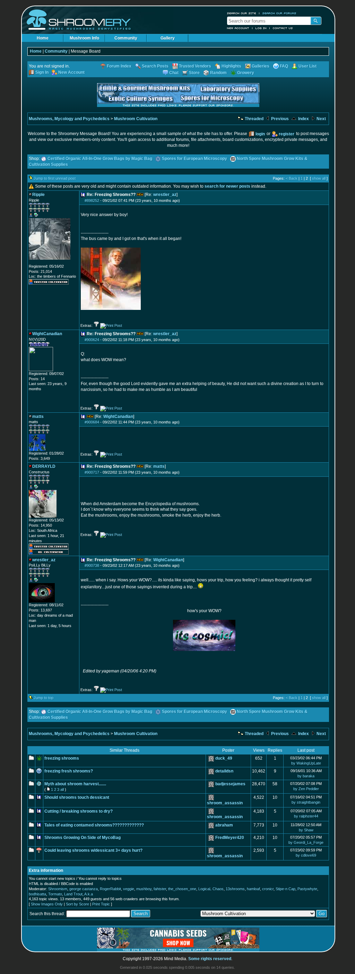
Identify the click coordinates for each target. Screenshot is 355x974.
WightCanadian (118, 416)
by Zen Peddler (306, 789)
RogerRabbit (110, 889)
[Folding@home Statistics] (43, 262)
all (62, 789)
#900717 (92, 472)
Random (218, 72)
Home (43, 38)
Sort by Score (77, 904)
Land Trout (73, 894)
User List (307, 66)
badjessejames (230, 783)
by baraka (305, 776)
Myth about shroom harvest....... (75, 783)
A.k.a (88, 894)
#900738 (92, 565)
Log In (261, 28)
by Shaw (306, 830)
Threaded (253, 118)
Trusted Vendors (195, 66)
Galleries (260, 66)
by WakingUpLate (306, 763)
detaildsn (224, 771)
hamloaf (253, 889)
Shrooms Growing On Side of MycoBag (82, 837)
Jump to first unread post (55, 178)
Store (194, 72)
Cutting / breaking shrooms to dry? (78, 811)
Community (125, 38)
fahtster (160, 889)
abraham (224, 825)
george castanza (83, 889)
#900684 (92, 422)
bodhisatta (37, 894)
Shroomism (57, 889)
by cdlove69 (306, 855)
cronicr (268, 889)
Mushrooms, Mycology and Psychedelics (69, 118)
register (286, 134)
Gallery (168, 38)
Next (320, 118)
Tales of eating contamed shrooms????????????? (94, 825)
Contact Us (283, 28)
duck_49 (223, 758)
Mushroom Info (84, 38)
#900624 (92, 340)
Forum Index (119, 66)
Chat (174, 72)
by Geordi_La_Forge (305, 842)
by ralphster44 (306, 816)
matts (159, 466)
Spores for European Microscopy (194, 158)
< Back (291, 178)
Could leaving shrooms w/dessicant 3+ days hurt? (93, 850)
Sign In (42, 72)
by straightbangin (306, 802)
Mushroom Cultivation (135, 118)
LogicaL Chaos (211, 889)
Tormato (55, 894)
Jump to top (43, 698)
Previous (279, 118)
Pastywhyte (307, 889)
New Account (238, 28)
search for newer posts (227, 186)
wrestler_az (164, 194)
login (260, 134)
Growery (245, 72)
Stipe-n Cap (285, 889)
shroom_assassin (225, 803)
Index (303, 118)
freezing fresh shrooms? (68, 771)
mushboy (143, 889)
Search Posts (155, 66)
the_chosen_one (182, 889)
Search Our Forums (279, 13)
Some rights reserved (209, 958)
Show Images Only (47, 904)
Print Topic (101, 904)
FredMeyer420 (229, 837)
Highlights (231, 66)
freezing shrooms (61, 758)
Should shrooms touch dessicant (76, 797)
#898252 (92, 200)
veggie (128, 889)
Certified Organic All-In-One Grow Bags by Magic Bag (99, 158)
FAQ (284, 66)
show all (319, 178)
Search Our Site (241, 13)
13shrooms (235, 889)
